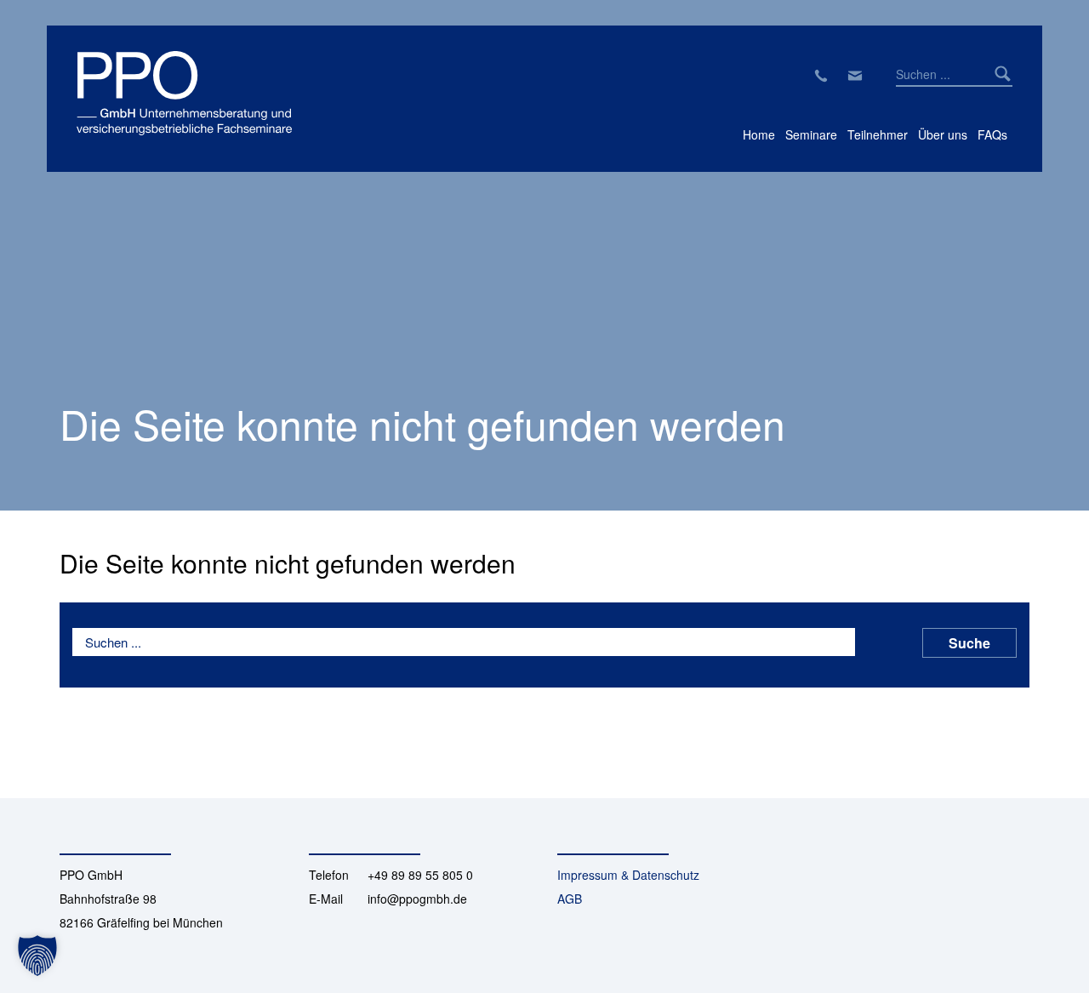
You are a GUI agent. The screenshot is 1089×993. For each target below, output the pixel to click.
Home (759, 134)
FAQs (992, 134)
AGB (569, 898)
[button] (37, 955)
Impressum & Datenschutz (628, 874)
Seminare (811, 134)
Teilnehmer (877, 134)
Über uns (942, 134)
